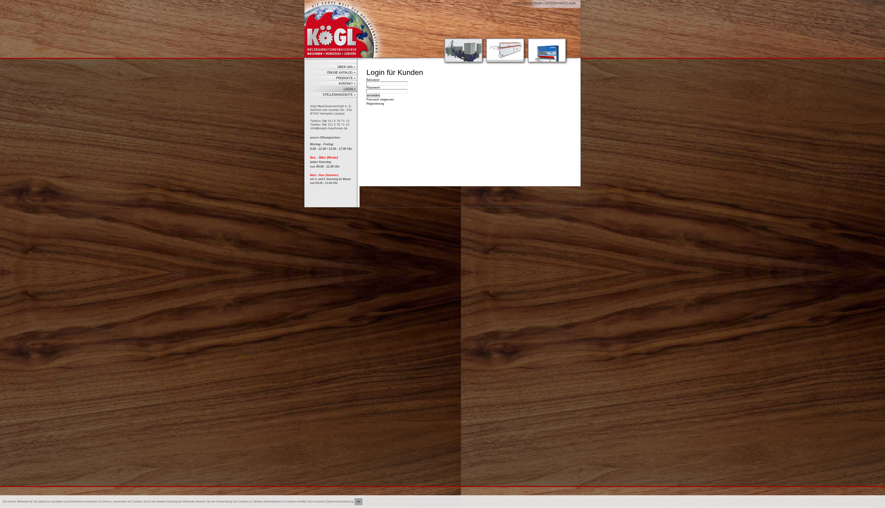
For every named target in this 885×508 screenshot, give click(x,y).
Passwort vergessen (380, 99)
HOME (516, 3)
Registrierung (375, 103)
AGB (572, 3)
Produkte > (346, 78)
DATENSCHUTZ (555, 3)
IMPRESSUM (532, 3)
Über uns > (346, 67)
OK (358, 501)
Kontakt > (347, 83)
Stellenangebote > (339, 94)
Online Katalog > (341, 72)
